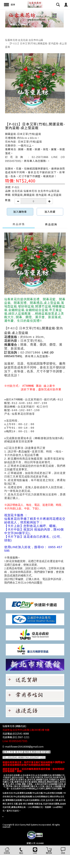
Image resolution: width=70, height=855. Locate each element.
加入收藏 (50, 211)
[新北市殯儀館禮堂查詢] (35, 664)
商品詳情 (19, 224)
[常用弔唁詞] (35, 695)
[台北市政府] (35, 634)
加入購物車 (20, 211)
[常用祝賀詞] (35, 679)
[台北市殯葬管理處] (35, 649)
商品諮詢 (51, 224)
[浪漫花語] (35, 710)
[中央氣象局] (35, 619)
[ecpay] (35, 603)
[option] (35, 18)
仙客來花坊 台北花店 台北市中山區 (24, 40)
